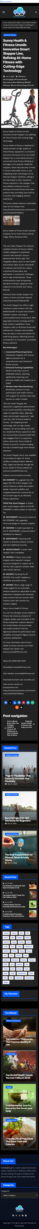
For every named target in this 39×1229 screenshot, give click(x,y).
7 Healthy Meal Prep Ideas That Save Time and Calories (13, 915)
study (12, 973)
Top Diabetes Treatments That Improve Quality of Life (14, 887)
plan (27, 964)
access (6, 933)
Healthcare (28, 946)
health (25, 79)
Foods (6, 946)
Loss (11, 955)
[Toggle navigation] (3, 12)
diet (12, 938)
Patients (19, 964)
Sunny (14, 85)
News (5, 964)
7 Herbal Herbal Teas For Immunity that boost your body (14, 906)
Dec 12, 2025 (12, 784)
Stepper (7, 85)
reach (6, 969)
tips (5, 978)
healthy (6, 951)
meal (25, 955)
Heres (29, 951)
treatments (29, 978)
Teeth (31, 973)
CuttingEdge (9, 79)
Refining (21, 82)
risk (12, 969)
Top (11, 978)
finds (13, 942)
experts (6, 942)
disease (19, 938)
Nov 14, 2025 (12, 863)
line (15, 82)
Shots (26, 969)
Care (21, 933)
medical (6, 960)
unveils (31, 85)
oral (12, 964)
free (12, 946)
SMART (28, 82)
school (19, 969)
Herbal (14, 951)
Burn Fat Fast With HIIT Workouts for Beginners (18, 819)
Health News (11, 1054)
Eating (27, 938)
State (5, 973)
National (31, 960)
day (28, 933)
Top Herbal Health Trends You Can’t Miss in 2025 (14, 896)
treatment (19, 978)
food (28, 942)
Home (5, 22)
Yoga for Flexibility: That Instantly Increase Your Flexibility (18, 778)
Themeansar (19, 1226)
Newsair (31, 1223)
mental (24, 960)
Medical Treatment (13, 1021)
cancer (14, 933)
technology (23, 85)
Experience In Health (14, 22)
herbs (22, 951)
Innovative (8, 82)
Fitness (18, 79)
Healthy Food (11, 1120)
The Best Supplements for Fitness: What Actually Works (19, 857)
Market (19, 955)
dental (6, 938)
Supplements (22, 973)
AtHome (23, 76)
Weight (6, 982)
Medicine (15, 960)
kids (5, 955)
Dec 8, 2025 (12, 823)
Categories (5, 1191)
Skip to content (6, 1)
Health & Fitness (10, 35)
